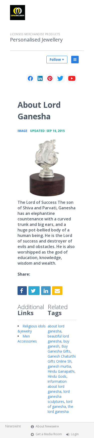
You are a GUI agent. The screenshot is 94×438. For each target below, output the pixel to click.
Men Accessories (27, 339)
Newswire (13, 426)
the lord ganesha (60, 409)
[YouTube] (72, 78)
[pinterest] (50, 78)
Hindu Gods (57, 376)
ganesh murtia (59, 366)
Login (75, 434)
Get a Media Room (49, 434)
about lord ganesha (56, 328)
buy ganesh (58, 344)
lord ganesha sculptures (59, 396)
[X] (60, 78)
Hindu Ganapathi (61, 371)
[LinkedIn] (40, 78)
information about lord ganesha (57, 386)
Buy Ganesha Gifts (59, 349)
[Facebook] (30, 78)
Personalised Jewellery (36, 39)
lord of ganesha (60, 404)
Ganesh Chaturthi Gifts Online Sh (62, 359)
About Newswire (47, 426)
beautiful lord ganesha (58, 339)
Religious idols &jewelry (32, 328)
